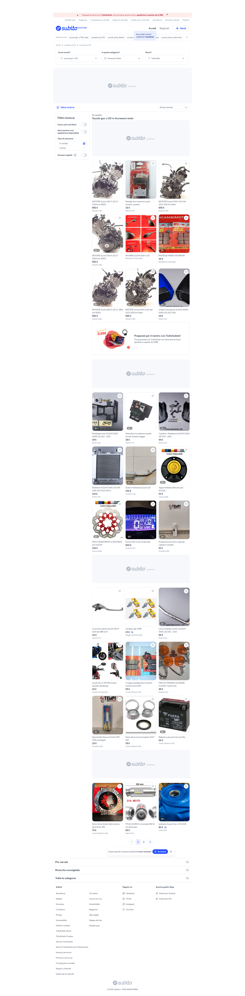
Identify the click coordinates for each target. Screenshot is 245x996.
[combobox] (79, 58)
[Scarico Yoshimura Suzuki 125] (141, 472)
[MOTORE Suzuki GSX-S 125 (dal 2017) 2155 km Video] (174, 186)
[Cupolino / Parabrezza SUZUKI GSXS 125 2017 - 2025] (174, 418)
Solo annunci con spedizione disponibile (68, 131)
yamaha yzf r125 (98, 37)
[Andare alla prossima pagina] (150, 842)
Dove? (148, 52)
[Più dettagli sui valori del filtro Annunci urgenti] (75, 155)
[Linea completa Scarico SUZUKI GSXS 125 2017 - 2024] (174, 613)
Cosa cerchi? (64, 52)
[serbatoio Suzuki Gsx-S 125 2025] (174, 809)
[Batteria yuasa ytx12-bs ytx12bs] (174, 722)
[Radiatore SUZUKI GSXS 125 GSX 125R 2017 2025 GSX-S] (107, 472)
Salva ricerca (67, 107)
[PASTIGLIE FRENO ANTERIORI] (174, 240)
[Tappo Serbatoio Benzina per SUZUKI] (174, 472)
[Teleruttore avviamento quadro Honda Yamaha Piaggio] (141, 418)
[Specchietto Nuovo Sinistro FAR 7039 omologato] (107, 722)
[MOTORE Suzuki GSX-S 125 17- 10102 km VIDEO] (107, 186)
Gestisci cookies (63, 925)
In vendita (63, 143)
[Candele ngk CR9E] (141, 613)
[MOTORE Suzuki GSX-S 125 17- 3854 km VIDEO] (107, 294)
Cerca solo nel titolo (67, 124)
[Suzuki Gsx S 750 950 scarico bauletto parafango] (107, 667)
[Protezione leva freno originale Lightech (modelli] (174, 526)
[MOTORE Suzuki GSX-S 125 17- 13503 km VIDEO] (107, 240)
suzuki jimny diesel (116, 37)
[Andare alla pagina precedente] (132, 842)
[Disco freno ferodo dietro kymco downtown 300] (107, 809)
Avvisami (162, 851)
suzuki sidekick (133, 37)
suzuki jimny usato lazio (172, 37)
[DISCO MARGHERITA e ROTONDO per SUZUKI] (107, 526)
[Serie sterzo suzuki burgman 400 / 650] (141, 722)
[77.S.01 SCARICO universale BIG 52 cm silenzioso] (141, 809)
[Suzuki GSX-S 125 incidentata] (141, 526)
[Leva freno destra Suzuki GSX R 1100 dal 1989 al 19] (107, 613)
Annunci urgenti (65, 155)
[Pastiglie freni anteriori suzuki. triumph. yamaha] (141, 186)
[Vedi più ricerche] (187, 37)
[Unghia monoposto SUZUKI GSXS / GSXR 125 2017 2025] (174, 294)
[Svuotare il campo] (96, 58)
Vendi (183, 28)
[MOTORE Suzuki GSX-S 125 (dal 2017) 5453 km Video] (141, 294)
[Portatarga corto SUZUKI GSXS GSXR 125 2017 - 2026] (107, 418)
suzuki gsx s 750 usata (78, 37)
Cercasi (62, 148)
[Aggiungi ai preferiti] (119, 163)
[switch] (84, 124)
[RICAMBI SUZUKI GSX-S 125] (141, 240)
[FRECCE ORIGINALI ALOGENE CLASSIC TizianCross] (174, 667)
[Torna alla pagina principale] (72, 28)
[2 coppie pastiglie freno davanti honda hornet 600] (141, 667)
